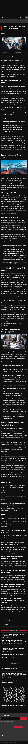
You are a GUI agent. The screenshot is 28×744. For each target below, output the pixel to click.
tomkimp (5, 624)
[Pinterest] (9, 56)
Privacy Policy (13, 721)
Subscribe (23, 718)
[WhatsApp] (12, 56)
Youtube (19, 738)
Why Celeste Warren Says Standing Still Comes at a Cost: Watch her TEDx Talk (13, 634)
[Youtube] (16, 738)
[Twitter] (6, 56)
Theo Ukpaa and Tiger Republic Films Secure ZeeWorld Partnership (13, 649)
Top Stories (4, 657)
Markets (3, 33)
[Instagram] (16, 736)
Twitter (5, 738)
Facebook (6, 735)
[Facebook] (3, 56)
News (3, 637)
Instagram (19, 735)
